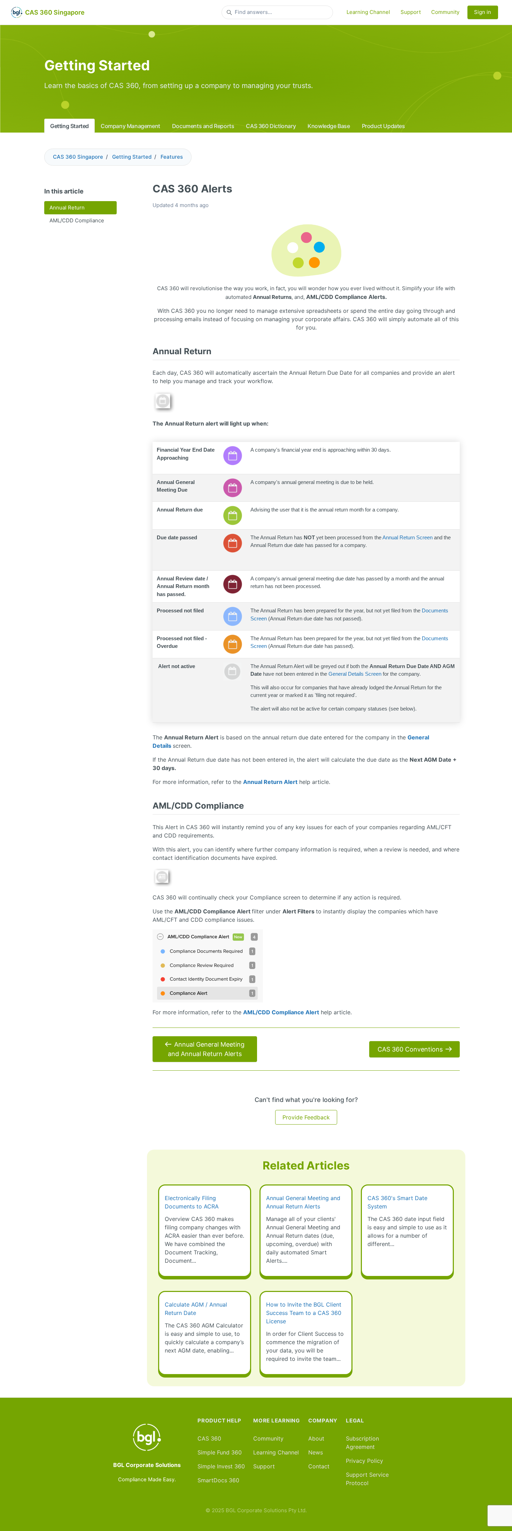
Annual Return (67, 207)
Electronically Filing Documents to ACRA (192, 1202)
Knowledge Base (329, 125)
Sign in (482, 12)
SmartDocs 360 (218, 1480)
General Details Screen (354, 674)
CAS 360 (209, 1438)
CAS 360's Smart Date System (397, 1202)
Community (445, 12)
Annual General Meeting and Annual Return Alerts (206, 1049)
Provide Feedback (306, 1117)
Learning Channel (368, 12)
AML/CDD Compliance (76, 220)
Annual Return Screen (407, 537)
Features (172, 156)
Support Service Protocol (367, 1478)
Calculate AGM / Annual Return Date (196, 1308)
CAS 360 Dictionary (271, 125)
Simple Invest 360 (221, 1466)
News (315, 1452)
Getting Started (69, 125)
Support (411, 12)
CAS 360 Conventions (410, 1049)
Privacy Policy (364, 1460)
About (316, 1438)
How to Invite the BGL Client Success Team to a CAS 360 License (303, 1313)
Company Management (130, 125)
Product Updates (383, 125)
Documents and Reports (203, 125)
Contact (318, 1466)
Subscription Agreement (362, 1442)
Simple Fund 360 (219, 1452)
